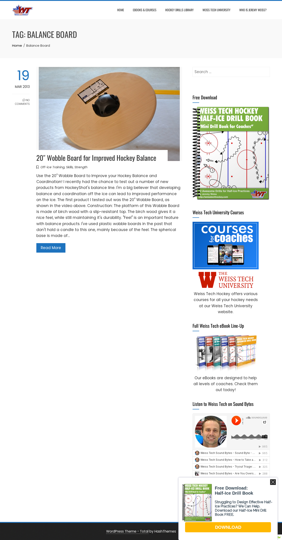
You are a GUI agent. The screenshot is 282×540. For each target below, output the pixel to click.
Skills (69, 167)
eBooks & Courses (144, 9)
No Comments (22, 102)
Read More (51, 247)
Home (120, 9)
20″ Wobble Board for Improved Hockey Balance (96, 157)
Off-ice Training (53, 167)
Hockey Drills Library (179, 9)
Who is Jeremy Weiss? (253, 9)
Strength (80, 167)
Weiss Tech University (216, 9)
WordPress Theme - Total (127, 531)
